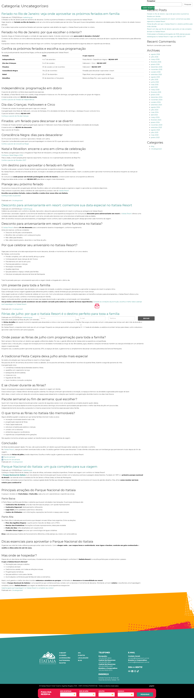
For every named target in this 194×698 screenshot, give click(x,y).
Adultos (101, 691)
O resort (63, 7)
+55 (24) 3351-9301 (107, 661)
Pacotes (106, 7)
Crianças (121, 691)
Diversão (71, 7)
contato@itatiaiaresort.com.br (138, 657)
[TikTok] (154, 3)
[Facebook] (147, 3)
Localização (130, 7)
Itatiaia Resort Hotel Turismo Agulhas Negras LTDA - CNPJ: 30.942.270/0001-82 (69, 686)
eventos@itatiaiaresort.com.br (138, 661)
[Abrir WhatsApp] (189, 693)
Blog (80, 660)
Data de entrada (65, 691)
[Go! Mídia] (152, 686)
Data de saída (83, 691)
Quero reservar (148, 8)
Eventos (120, 7)
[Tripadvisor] (143, 3)
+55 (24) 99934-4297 (107, 665)
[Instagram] (150, 3)
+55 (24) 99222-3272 (108, 669)
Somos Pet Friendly (132, 3)
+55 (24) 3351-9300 (105, 657)
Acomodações (82, 7)
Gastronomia (95, 7)
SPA (113, 7)
